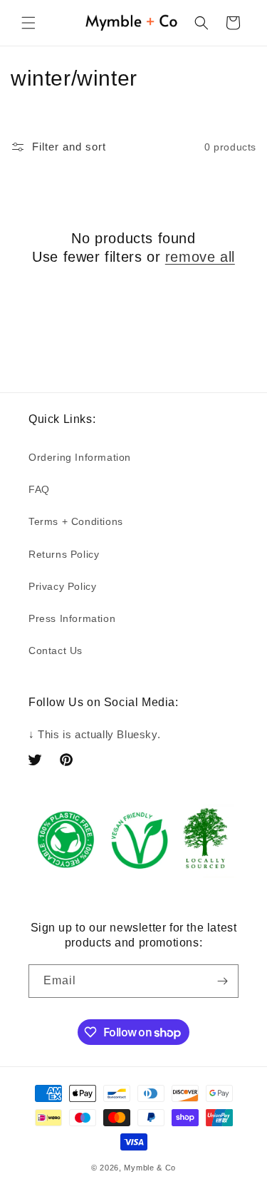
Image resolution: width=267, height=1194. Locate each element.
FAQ (39, 489)
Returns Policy (63, 554)
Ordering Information (79, 457)
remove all (200, 257)
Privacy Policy (62, 586)
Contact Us (55, 650)
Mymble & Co (150, 1167)
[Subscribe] (222, 981)
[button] (28, 23)
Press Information (71, 618)
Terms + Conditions (75, 521)
